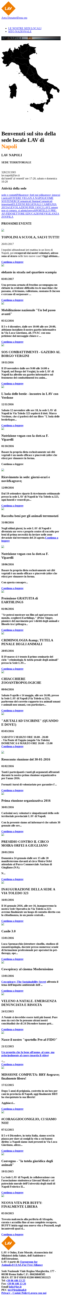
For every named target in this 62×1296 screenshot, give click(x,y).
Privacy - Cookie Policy (15, 1292)
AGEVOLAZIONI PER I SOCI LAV (28, 207)
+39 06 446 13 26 (16, 1283)
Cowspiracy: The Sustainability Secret (23, 981)
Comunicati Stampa (29, 201)
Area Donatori (9, 17)
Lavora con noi (37, 1292)
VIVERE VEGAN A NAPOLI (28, 198)
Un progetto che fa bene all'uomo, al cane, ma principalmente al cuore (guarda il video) (27, 1054)
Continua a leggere (12, 261)
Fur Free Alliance (32, 1264)
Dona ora (22, 17)
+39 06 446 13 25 (15, 1280)
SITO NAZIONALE (20, 31)
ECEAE (17, 1264)
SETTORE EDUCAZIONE (28, 213)
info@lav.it (15, 1286)
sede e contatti (9, 194)
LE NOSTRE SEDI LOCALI (24, 28)
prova (31, 210)
